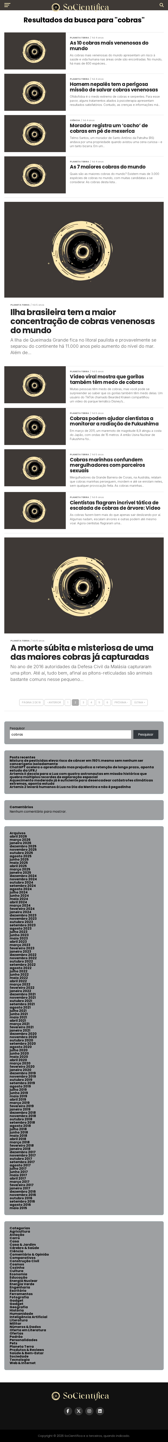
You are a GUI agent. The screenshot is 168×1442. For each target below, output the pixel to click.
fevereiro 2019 (22, 1106)
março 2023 (20, 945)
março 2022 (20, 984)
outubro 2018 (21, 1119)
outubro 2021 (21, 1000)
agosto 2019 (20, 1086)
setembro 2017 (22, 1162)
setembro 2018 (22, 1122)
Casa (14, 1241)
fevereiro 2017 (22, 1185)
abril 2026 (18, 836)
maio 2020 (19, 1056)
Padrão (16, 1336)
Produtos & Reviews (27, 1349)
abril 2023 (18, 941)
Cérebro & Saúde (24, 1248)
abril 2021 (18, 1020)
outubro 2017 (21, 1158)
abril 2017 (18, 1178)
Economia (18, 1274)
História (17, 1310)
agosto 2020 (21, 1047)
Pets (13, 1343)
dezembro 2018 (23, 1112)
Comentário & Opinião (29, 1254)
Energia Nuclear (23, 1280)
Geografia (19, 1307)
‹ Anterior (54, 702)
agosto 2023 (21, 928)
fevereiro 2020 (22, 1066)
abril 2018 (18, 1139)
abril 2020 (18, 1060)
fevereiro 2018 (22, 1145)
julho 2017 (18, 1168)
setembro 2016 (22, 1201)
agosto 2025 (21, 856)
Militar (15, 1323)
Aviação (17, 1234)
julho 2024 (19, 892)
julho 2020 (19, 1050)
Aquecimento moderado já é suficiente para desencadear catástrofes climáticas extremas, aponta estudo (81, 782)
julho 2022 (18, 971)
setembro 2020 (23, 1043)
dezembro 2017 (23, 1152)
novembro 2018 (23, 1116)
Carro (15, 1238)
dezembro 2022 (23, 954)
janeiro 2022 (20, 991)
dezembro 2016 (23, 1191)
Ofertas (16, 1333)
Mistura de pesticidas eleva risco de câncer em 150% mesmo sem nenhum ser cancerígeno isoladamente (76, 762)
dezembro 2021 (23, 994)
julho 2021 (18, 1010)
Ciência (16, 1251)
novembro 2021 (23, 997)
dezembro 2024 (23, 876)
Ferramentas (21, 1294)
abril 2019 (18, 1099)
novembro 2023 (23, 918)
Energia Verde (22, 1284)
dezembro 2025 (23, 846)
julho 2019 (18, 1089)
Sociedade (19, 1356)
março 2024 (20, 905)
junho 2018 (19, 1132)
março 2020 (20, 1063)
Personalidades (23, 1340)
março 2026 (20, 839)
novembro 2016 (23, 1194)
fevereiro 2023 (22, 948)
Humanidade (21, 1313)
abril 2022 (18, 981)
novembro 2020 (23, 1037)
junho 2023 (19, 935)
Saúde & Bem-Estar (27, 1353)
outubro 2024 (21, 882)
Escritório (18, 1290)
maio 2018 (18, 1135)
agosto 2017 (20, 1165)
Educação (18, 1277)
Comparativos (22, 1257)
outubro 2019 (21, 1079)
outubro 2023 (21, 922)
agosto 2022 (21, 968)
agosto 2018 (20, 1125)
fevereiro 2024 (22, 908)
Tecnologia (20, 1359)
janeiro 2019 (20, 1109)
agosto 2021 (20, 1007)
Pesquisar (17, 728)
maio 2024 (19, 899)
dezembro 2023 (23, 915)
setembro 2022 (23, 964)
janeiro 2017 (20, 1188)
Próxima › (121, 702)
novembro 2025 (23, 849)
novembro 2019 (23, 1076)
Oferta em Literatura (28, 1330)
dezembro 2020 (23, 1033)
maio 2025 (19, 862)
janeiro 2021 (20, 1030)
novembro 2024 (23, 879)
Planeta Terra (22, 1346)
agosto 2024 (21, 889)
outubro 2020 (21, 1040)
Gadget (16, 1300)
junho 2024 (19, 895)
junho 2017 (19, 1171)
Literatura (19, 1320)
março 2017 (20, 1181)
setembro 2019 (22, 1083)
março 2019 (20, 1102)
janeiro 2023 (20, 951)
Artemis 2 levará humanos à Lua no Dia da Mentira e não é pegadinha (70, 787)
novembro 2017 (23, 1155)
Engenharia (20, 1287)
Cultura (16, 1271)
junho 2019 (19, 1093)
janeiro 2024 (20, 912)
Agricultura (20, 1231)
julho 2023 (18, 931)
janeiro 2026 (20, 843)
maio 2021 (18, 1017)
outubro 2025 (21, 852)
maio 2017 (18, 1175)
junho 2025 (19, 859)
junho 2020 (19, 1053)
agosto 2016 (20, 1204)
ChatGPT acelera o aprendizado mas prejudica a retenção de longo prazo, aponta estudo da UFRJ (82, 769)
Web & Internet (23, 1363)
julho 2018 (18, 1129)
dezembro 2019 (23, 1073)
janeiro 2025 (20, 872)
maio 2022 (19, 977)
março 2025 (20, 869)
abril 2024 (18, 902)
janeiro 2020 (20, 1070)
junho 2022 (19, 974)
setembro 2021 (22, 1004)
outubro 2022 (21, 961)
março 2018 (20, 1142)
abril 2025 (18, 866)
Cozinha (17, 1267)
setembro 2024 (23, 885)
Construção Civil (24, 1261)
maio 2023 (19, 938)
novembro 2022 (23, 958)
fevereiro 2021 (22, 1027)
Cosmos (17, 1264)
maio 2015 (18, 1208)
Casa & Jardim (23, 1244)
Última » (139, 702)
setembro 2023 (23, 925)
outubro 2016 (21, 1198)
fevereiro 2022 (22, 987)
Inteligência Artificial (28, 1317)
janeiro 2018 (20, 1148)
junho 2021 (19, 1014)
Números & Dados (25, 1326)
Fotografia (19, 1297)
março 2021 (20, 1023)
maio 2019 (18, 1096)
